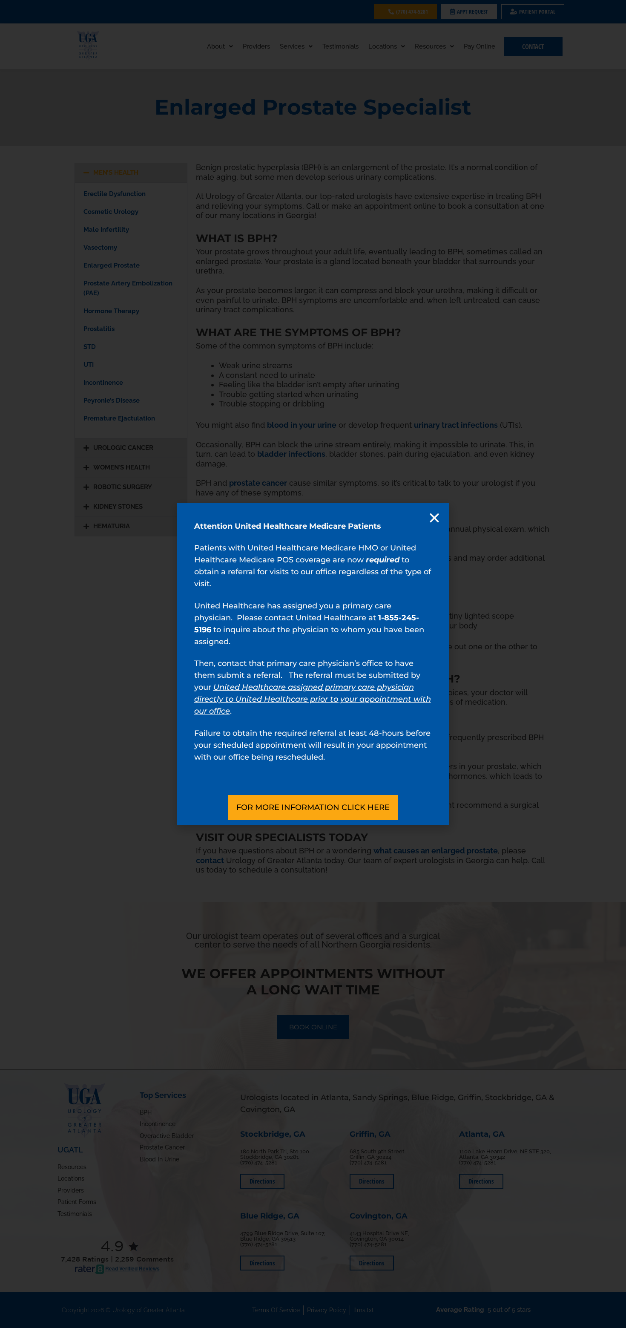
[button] (434, 518)
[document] (313, 664)
